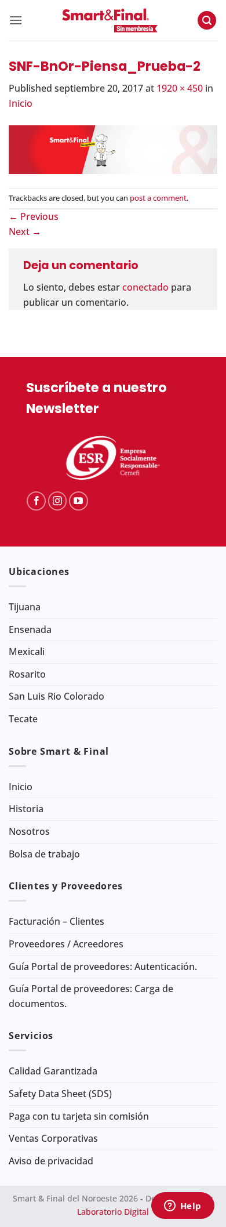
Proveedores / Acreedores (66, 944)
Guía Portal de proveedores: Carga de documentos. (91, 996)
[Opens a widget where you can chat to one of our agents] (182, 1206)
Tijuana (25, 606)
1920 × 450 (179, 88)
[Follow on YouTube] (78, 501)
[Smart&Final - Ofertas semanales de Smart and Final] (109, 20)
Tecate (23, 718)
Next (25, 231)
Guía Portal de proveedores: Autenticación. (103, 966)
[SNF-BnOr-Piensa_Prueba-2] (113, 148)
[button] (16, 20)
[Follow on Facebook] (36, 501)
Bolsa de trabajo (44, 854)
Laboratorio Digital (113, 1211)
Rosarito (27, 674)
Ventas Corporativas (53, 1138)
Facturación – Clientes (56, 921)
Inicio (20, 103)
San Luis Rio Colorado (56, 696)
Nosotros (29, 831)
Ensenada (30, 629)
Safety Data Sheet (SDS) (60, 1093)
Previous (34, 216)
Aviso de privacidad (51, 1160)
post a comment (158, 198)
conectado (145, 287)
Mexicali (27, 651)
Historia (26, 808)
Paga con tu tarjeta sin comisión (79, 1116)
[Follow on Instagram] (57, 501)
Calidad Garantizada (53, 1071)
